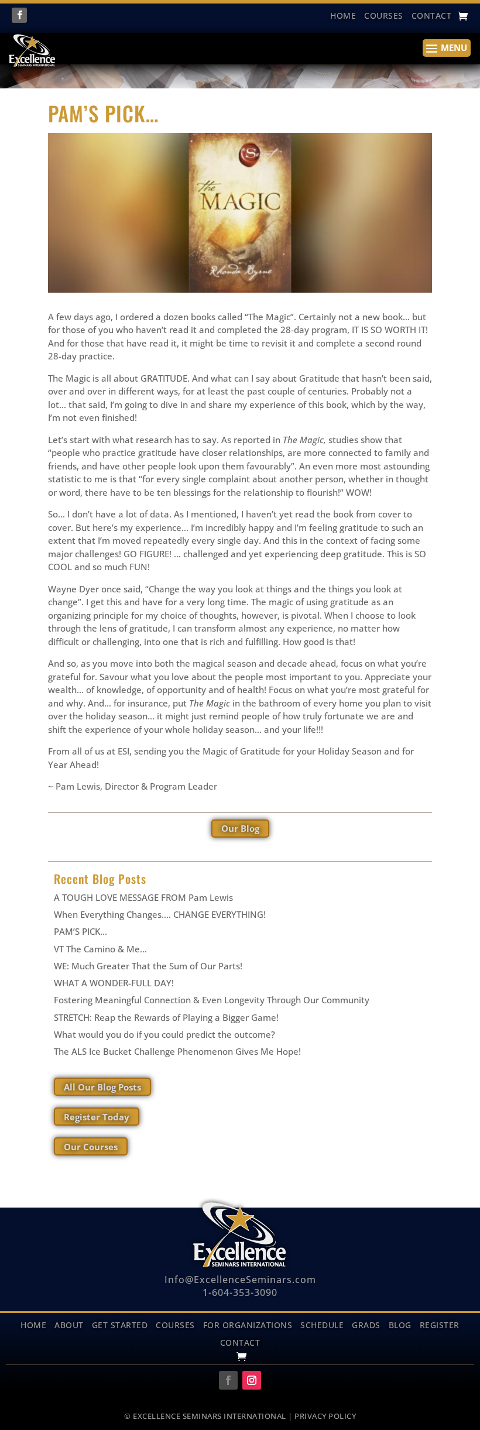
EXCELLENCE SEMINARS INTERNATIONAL (209, 1416)
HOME (343, 16)
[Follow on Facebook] (19, 15)
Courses (383, 16)
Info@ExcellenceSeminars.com (240, 1279)
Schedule (322, 1324)
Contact (432, 16)
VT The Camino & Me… (100, 949)
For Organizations (248, 1324)
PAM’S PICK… (80, 931)
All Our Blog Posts (102, 1087)
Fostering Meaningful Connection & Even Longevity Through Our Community (211, 1000)
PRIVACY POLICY (325, 1416)
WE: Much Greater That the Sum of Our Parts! (148, 966)
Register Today (96, 1117)
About (69, 1324)
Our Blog (240, 828)
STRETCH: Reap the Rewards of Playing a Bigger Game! (166, 1017)
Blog (400, 1324)
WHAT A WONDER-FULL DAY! (114, 983)
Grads (366, 1324)
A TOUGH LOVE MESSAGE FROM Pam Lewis (143, 897)
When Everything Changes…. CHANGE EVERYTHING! (160, 914)
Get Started (120, 1324)
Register (440, 1324)
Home (33, 1324)
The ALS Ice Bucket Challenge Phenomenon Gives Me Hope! (177, 1051)
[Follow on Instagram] (251, 1380)
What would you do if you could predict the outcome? (164, 1034)
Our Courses (91, 1147)
